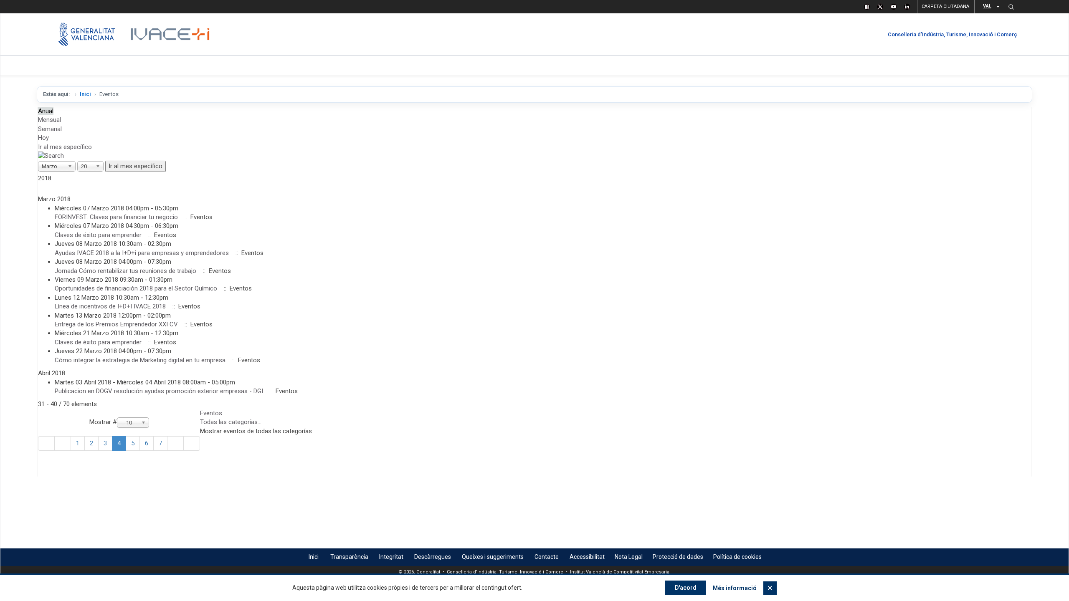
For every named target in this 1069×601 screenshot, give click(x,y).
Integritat (391, 556)
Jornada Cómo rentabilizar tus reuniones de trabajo (125, 271)
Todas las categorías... (230, 422)
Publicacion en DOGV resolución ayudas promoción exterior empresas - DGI (159, 391)
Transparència (349, 556)
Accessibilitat (587, 556)
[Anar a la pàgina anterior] (62, 443)
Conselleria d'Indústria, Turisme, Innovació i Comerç (952, 34)
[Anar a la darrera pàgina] (191, 443)
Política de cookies (737, 556)
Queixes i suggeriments (493, 556)
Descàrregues (432, 556)
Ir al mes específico (65, 147)
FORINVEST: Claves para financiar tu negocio (116, 217)
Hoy (43, 137)
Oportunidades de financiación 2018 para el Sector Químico (136, 288)
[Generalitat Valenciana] (86, 34)
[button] (1011, 6)
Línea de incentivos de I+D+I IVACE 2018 (110, 306)
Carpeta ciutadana (945, 6)
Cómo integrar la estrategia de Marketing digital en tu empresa (140, 360)
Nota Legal (629, 556)
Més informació (735, 588)
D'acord (686, 587)
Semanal (50, 129)
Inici (85, 94)
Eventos (211, 413)
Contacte (546, 556)
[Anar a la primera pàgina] (46, 443)
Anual (45, 111)
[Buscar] (51, 155)
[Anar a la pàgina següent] (175, 443)
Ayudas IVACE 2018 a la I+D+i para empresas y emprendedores (142, 253)
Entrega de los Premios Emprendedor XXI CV (116, 324)
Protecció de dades (678, 556)
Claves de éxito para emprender (99, 235)
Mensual (49, 120)
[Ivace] (169, 34)
